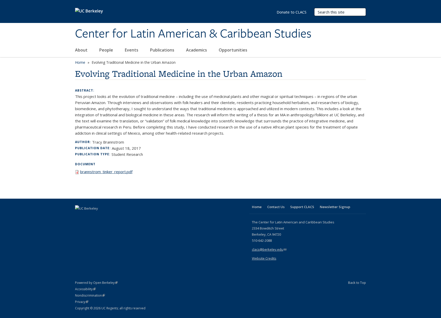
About (82, 50)
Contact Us (276, 207)
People (106, 50)
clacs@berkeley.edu (269, 249)
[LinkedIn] (90, 217)
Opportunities (233, 50)
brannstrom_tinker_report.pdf (106, 171)
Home (80, 62)
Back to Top (357, 282)
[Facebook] (80, 217)
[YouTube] (99, 217)
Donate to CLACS (292, 12)
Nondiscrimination (90, 295)
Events (132, 50)
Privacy (81, 302)
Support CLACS (302, 207)
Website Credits (264, 258)
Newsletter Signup (335, 207)
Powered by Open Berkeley (96, 283)
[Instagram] (109, 217)
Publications (162, 50)
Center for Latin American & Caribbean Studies (193, 34)
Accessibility (85, 289)
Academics (197, 50)
